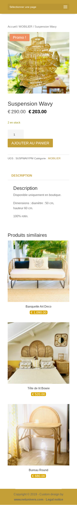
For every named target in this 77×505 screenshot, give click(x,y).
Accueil (12, 26)
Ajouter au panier (30, 143)
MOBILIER (25, 26)
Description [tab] (21, 175)
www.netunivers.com (28, 499)
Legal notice (54, 499)
